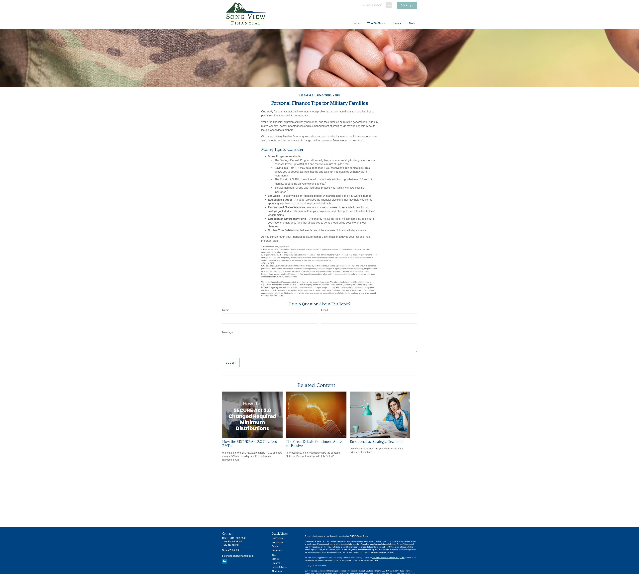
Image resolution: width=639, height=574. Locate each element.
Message (227, 332)
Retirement (277, 538)
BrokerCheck (362, 536)
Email (324, 310)
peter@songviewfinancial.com (238, 555)
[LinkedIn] (389, 5)
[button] (356, 22)
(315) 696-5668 (373, 5)
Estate (275, 546)
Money (275, 558)
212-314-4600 (398, 570)
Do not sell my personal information (366, 560)
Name (225, 310)
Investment (277, 542)
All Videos (277, 571)
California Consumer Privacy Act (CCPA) (388, 557)
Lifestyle (276, 563)
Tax (274, 554)
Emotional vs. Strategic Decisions (376, 442)
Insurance (277, 550)
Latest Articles (279, 567)
